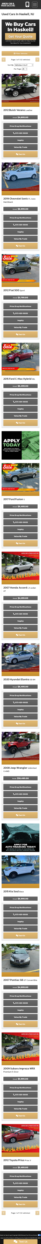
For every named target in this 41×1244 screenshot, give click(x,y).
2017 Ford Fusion (14, 499)
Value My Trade (20, 147)
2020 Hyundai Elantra (19, 679)
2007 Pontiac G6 (20, 980)
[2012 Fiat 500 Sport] (20, 268)
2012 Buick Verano (17, 110)
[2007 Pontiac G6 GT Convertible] (20, 957)
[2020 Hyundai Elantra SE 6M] (20, 657)
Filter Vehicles (21, 53)
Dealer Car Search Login (6, 1235)
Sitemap (23, 1235)
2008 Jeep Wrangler (20, 769)
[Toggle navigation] (35, 4)
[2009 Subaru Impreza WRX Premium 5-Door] (20, 1046)
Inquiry (20, 140)
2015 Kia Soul (13, 891)
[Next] (37, 60)
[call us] (27, 4)
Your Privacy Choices (31, 1235)
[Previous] (4, 60)
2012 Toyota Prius (17, 1160)
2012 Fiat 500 (14, 290)
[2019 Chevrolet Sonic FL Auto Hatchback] (20, 176)
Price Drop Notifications (20, 126)
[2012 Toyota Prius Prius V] (20, 1138)
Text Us (21, 154)
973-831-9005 (21, 133)
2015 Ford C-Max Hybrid (19, 379)
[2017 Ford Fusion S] (20, 477)
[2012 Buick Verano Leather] (20, 88)
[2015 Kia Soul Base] (20, 869)
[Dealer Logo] (11, 4)
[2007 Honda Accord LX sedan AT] (20, 565)
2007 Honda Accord (19, 589)
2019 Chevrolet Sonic (19, 200)
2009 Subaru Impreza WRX (19, 1070)
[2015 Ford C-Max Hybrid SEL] (20, 356)
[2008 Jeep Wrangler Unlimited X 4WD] (20, 745)
